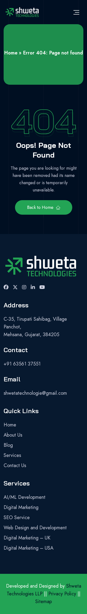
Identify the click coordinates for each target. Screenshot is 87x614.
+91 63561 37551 (22, 363)
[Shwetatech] (22, 12)
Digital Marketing (21, 507)
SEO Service (17, 517)
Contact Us (15, 465)
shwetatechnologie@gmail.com (35, 393)
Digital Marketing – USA (28, 548)
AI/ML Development (24, 497)
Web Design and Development (35, 527)
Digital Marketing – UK (27, 537)
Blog (8, 445)
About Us (13, 435)
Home (10, 52)
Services (12, 455)
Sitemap (43, 601)
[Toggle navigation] (76, 12)
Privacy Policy (62, 593)
